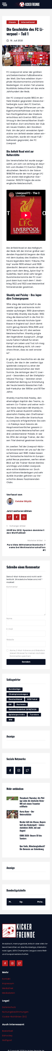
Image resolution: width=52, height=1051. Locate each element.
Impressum (8, 983)
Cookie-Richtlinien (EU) (14, 1016)
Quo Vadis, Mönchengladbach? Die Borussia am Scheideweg (32, 848)
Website (10, 639)
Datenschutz (9, 1007)
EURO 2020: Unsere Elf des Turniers (31, 837)
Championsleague (18, 694)
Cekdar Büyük (23, 501)
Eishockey (7, 1035)
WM (10, 719)
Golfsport (7, 1040)
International (28, 22)
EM (10, 704)
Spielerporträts (17, 714)
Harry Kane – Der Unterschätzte (27, 813)
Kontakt (6, 978)
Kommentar (12, 587)
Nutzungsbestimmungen (15, 1011)
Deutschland (15, 699)
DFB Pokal (32, 699)
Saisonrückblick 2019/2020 (23, 709)
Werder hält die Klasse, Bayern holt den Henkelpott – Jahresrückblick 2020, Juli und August (32, 826)
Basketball (7, 1030)
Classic (12, 22)
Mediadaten (8, 992)
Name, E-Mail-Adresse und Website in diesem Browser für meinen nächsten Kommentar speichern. (27, 653)
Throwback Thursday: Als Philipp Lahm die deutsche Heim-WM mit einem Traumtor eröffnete (32, 802)
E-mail (9, 629)
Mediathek (7, 988)
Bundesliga (14, 689)
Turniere (34, 714)
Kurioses (21, 704)
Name (9, 618)
